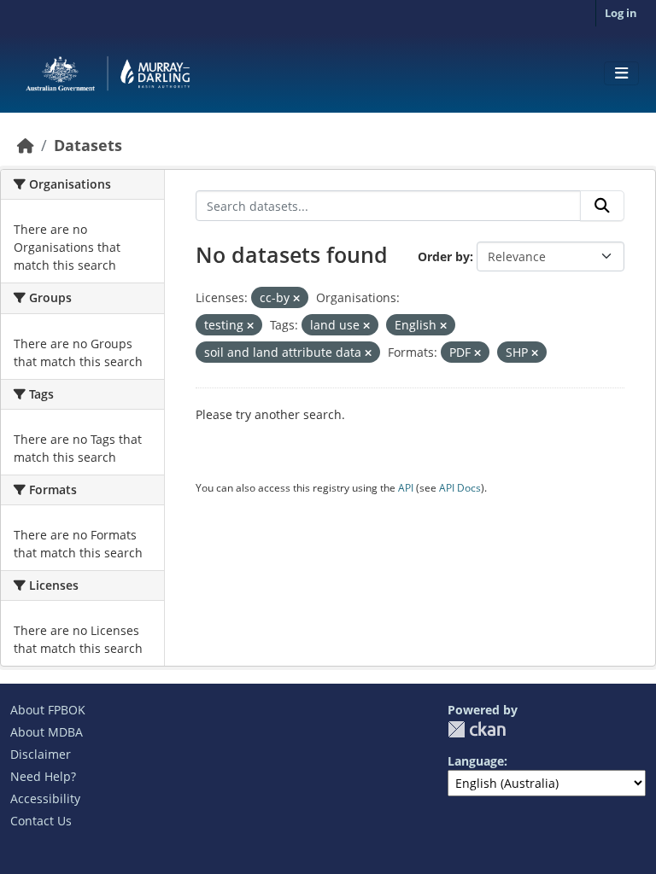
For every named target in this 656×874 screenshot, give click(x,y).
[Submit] (602, 205)
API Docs (460, 488)
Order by (444, 256)
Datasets (88, 145)
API (405, 488)
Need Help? (43, 776)
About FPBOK (47, 710)
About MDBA (46, 732)
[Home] (25, 145)
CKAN (477, 729)
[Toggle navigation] (621, 73)
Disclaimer (40, 754)
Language (476, 761)
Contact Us (41, 821)
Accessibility (45, 798)
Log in (621, 12)
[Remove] (296, 298)
